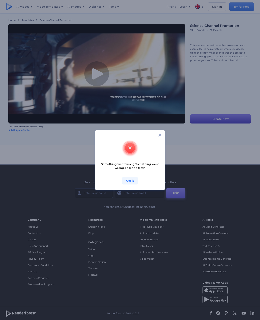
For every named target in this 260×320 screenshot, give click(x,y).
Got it (130, 180)
